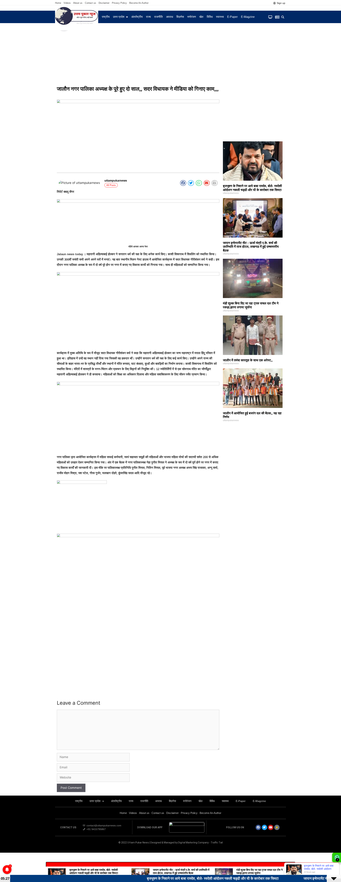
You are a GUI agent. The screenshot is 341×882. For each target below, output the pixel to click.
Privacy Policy (119, 3)
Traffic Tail (217, 842)
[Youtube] (270, 827)
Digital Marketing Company (193, 842)
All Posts (111, 185)
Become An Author (138, 3)
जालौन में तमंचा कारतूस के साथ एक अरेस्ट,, (248, 360)
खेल (201, 16)
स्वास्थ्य (220, 16)
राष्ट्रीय (106, 16)
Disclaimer (104, 3)
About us (77, 3)
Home (58, 3)
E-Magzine (248, 16)
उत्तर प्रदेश (118, 16)
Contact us (90, 3)
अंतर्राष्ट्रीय (137, 16)
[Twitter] (264, 827)
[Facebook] (258, 827)
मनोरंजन (191, 16)
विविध (210, 16)
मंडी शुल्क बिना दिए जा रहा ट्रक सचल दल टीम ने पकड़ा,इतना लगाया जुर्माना (250, 305)
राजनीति (158, 16)
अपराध (169, 16)
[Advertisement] (170, 57)
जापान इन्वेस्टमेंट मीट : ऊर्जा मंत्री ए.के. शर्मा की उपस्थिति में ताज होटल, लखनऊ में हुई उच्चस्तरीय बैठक (251, 246)
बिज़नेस (180, 16)
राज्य (148, 16)
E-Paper (232, 16)
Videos (67, 3)
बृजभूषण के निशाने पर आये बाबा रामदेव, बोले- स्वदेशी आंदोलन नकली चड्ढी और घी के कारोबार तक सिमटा (252, 188)
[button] (283, 17)
